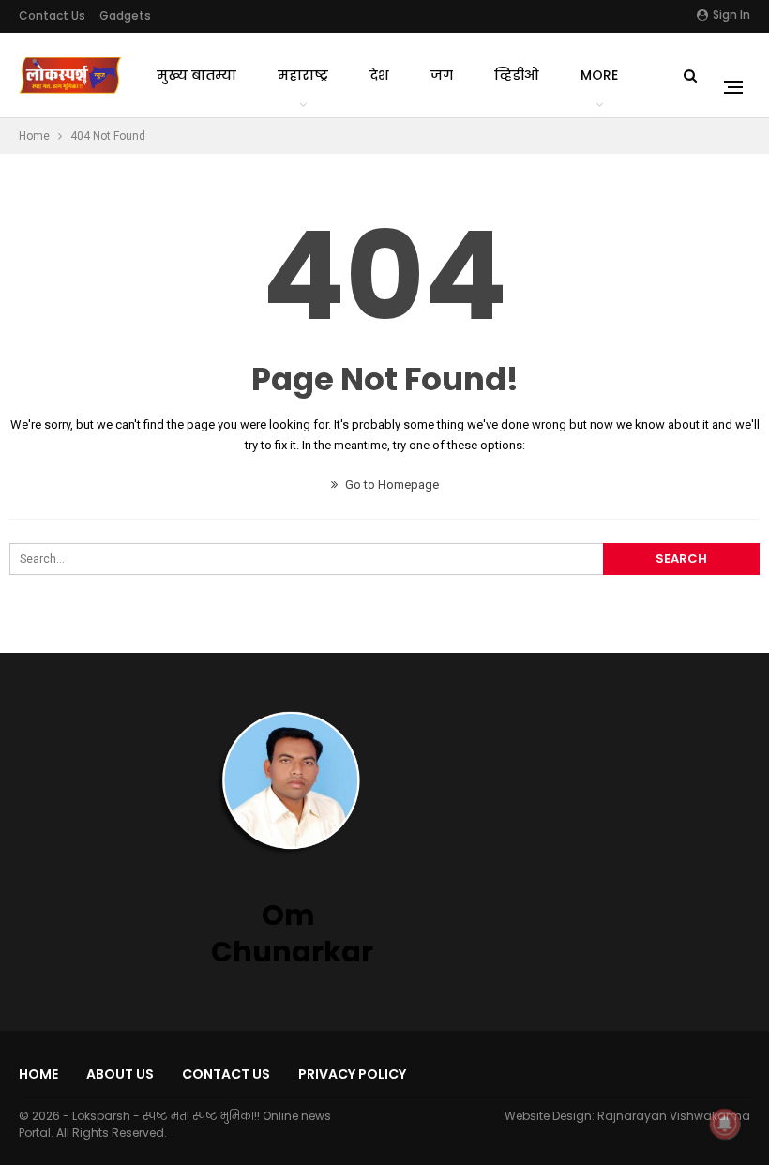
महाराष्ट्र (303, 75)
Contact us (52, 15)
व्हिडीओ (516, 75)
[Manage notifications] (725, 1124)
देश (379, 75)
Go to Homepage (390, 484)
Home (38, 1074)
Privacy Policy (352, 1074)
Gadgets (125, 15)
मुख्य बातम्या (196, 75)
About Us (120, 1074)
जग (441, 75)
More (599, 75)
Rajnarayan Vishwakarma (673, 1116)
